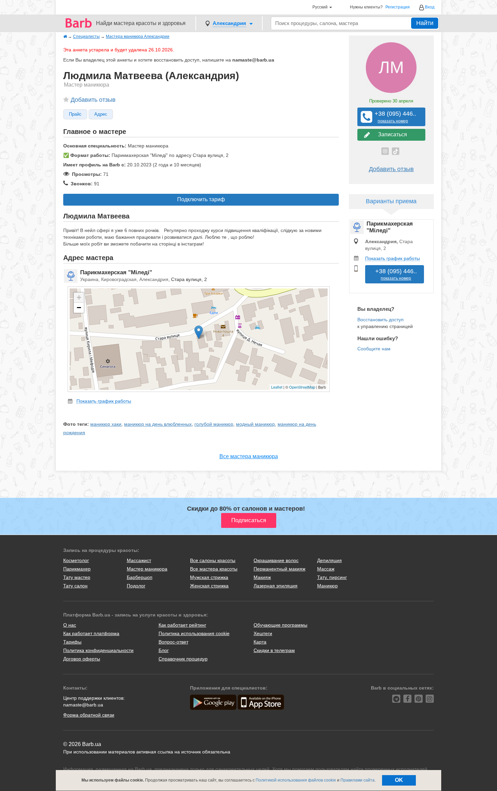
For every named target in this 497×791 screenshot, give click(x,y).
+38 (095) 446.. (393, 116)
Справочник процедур (183, 658)
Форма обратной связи (88, 715)
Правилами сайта (357, 780)
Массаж (325, 569)
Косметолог (76, 560)
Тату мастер (76, 577)
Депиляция (329, 560)
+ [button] (79, 297)
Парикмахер (77, 569)
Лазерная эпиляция (276, 585)
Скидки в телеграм (274, 650)
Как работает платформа (91, 633)
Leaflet (276, 387)
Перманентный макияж (279, 569)
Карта (260, 642)
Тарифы (72, 642)
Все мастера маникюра (248, 456)
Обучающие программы (280, 625)
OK (399, 780)
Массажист (139, 560)
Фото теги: (76, 424)
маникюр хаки (105, 424)
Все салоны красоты (212, 560)
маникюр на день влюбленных (158, 424)
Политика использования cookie (194, 633)
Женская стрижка (209, 585)
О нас (69, 625)
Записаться (391, 134)
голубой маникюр (213, 424)
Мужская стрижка (209, 577)
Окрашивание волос (276, 560)
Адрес (100, 114)
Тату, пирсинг (332, 577)
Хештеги (263, 633)
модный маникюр (255, 424)
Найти (424, 23)
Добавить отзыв (93, 99)
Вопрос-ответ (173, 642)
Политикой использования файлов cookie (296, 780)
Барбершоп (139, 577)
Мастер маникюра (147, 569)
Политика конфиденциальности (98, 650)
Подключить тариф (201, 199)
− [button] (79, 307)
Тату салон (75, 585)
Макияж (262, 577)
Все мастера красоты (213, 569)
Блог (164, 650)
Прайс (75, 114)
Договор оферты (81, 658)
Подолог (136, 585)
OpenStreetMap (302, 387)
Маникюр (327, 585)
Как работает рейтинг (182, 625)
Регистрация (397, 7)
